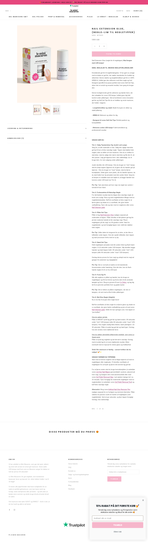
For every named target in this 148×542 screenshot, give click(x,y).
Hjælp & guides (131, 17)
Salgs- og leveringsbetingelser (78, 474)
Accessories (76, 17)
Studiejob (71, 489)
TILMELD (117, 525)
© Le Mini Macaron (17, 535)
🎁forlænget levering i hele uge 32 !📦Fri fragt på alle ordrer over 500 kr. (74, 2)
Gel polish (38, 17)
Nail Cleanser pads (98, 207)
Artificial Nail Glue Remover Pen (119, 389)
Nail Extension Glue (107, 215)
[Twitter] (100, 408)
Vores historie (73, 464)
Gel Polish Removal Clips (104, 377)
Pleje (90, 17)
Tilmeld (114, 479)
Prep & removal (56, 17)
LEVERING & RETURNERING (20, 128)
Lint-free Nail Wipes (103, 372)
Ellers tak (118, 531)
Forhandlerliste (73, 482)
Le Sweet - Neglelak (107, 17)
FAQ (69, 467)
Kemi (70, 478)
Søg (128, 11)
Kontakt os (72, 471)
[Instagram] (14, 509)
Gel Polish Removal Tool (123, 382)
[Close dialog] (143, 500)
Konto (120, 11)
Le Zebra (123, 282)
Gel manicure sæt (18, 17)
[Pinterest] (102, 408)
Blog (69, 485)
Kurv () (138, 11)
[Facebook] (97, 408)
